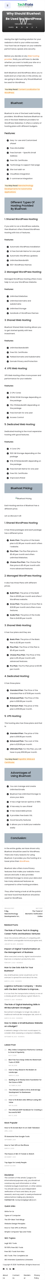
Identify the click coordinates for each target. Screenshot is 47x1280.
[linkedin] (27, 27)
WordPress (24, 861)
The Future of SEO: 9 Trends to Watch (19, 1154)
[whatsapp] (32, 27)
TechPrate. (21, 1265)
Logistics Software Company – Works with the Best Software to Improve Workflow (23, 989)
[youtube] (13, 1269)
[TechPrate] (23, 5)
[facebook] (16, 27)
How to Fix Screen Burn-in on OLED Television (22, 1128)
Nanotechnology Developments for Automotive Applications (18, 188)
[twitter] (22, 27)
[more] (36, 27)
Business (20, 944)
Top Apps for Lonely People (15, 1162)
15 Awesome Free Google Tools (17, 1136)
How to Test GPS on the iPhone (16, 1145)
